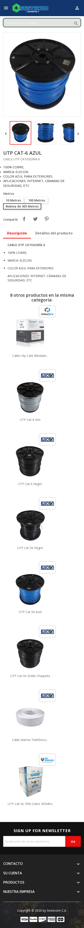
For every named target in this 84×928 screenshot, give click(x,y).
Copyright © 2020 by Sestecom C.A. (42, 910)
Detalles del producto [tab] (54, 233)
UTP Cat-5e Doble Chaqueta (30, 676)
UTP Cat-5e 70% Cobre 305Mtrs (30, 804)
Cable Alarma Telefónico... (30, 740)
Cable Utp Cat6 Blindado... (30, 356)
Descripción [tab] (17, 233)
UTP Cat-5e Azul (30, 612)
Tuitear (35, 219)
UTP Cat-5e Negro (30, 548)
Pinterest (46, 219)
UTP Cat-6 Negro (30, 484)
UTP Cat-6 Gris (30, 420)
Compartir (24, 219)
